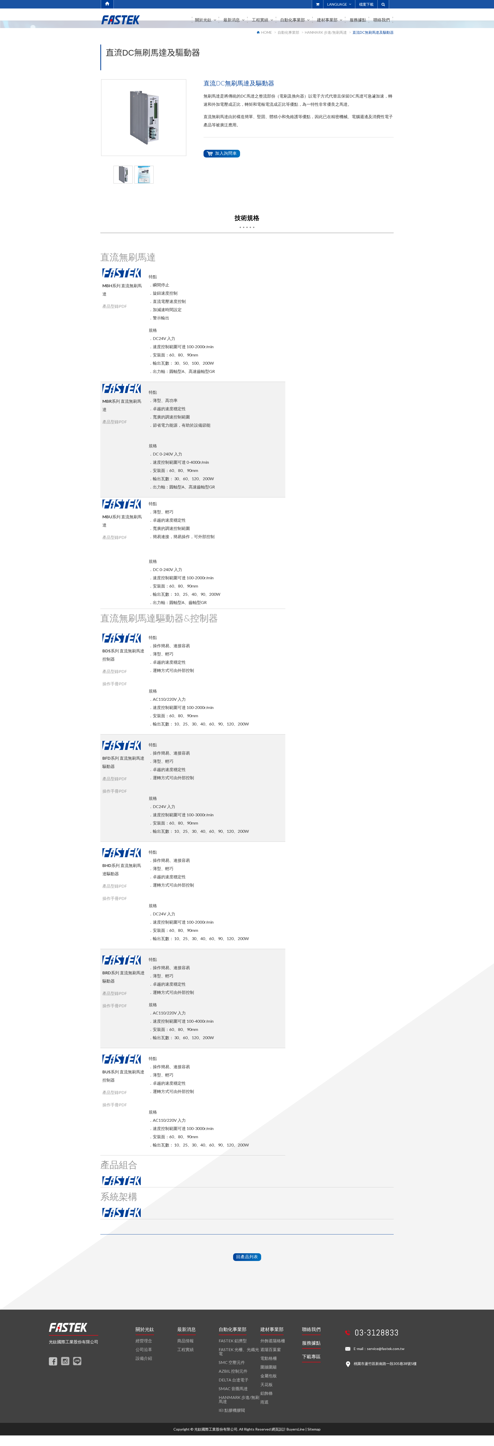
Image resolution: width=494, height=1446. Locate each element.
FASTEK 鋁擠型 (233, 1340)
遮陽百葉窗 (270, 1349)
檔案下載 (366, 4)
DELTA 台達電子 (234, 1379)
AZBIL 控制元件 (233, 1371)
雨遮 (264, 1401)
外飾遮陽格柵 (272, 1340)
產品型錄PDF (114, 306)
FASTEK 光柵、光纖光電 (239, 1351)
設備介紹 (144, 1358)
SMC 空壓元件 (232, 1362)
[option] (143, 117)
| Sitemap (313, 1429)
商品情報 (185, 1340)
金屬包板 (268, 1375)
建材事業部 (272, 1329)
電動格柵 (268, 1358)
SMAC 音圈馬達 (233, 1388)
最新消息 (186, 1329)
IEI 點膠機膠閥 (232, 1410)
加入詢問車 (226, 153)
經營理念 (144, 1340)
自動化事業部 (288, 32)
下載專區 (311, 1356)
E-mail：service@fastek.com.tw (379, 1348)
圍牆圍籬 (268, 1366)
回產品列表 (247, 1256)
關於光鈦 (145, 1329)
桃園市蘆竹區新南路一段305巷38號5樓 (385, 1363)
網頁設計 (278, 1429)
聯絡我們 (311, 1329)
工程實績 (185, 1349)
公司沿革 (144, 1349)
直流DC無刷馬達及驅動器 (373, 32)
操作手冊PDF (114, 683)
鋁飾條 (266, 1393)
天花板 (266, 1384)
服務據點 (311, 1343)
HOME (266, 32)
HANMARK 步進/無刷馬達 (326, 32)
